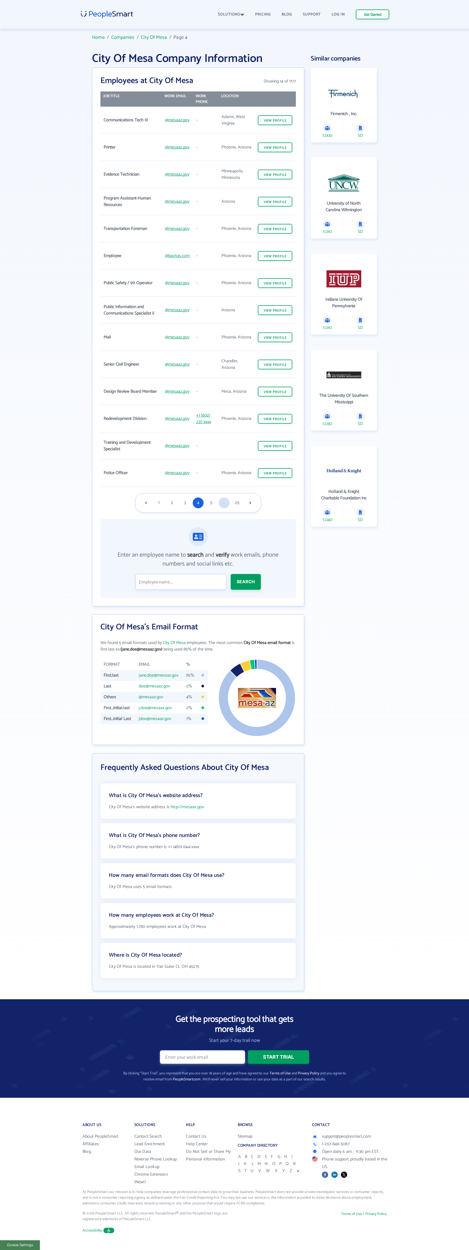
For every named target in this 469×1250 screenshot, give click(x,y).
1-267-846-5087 (336, 1144)
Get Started (372, 15)
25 (237, 502)
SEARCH (246, 581)
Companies (123, 37)
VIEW (275, 120)
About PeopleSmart (100, 1136)
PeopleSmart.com (186, 1079)
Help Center (197, 1144)
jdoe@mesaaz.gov (155, 718)
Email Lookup (146, 1166)
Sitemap (245, 1136)
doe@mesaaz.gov (154, 686)
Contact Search (148, 1136)
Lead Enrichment (149, 1144)
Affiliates (91, 1144)
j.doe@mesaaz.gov (155, 708)
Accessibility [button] (92, 1230)
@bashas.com (177, 255)
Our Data (142, 1151)
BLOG (287, 14)
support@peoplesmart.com (346, 1136)
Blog (87, 1151)
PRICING (263, 14)
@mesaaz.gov (177, 120)
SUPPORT (312, 14)
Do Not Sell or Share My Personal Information (208, 1155)
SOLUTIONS (229, 14)
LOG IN (338, 14)
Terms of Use (280, 1073)
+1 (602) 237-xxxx (203, 419)
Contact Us (196, 1136)
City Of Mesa (154, 37)
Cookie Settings (20, 1245)
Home (98, 37)
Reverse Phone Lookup (155, 1159)
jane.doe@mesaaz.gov (158, 675)
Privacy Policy (308, 1073)
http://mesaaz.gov (187, 807)
